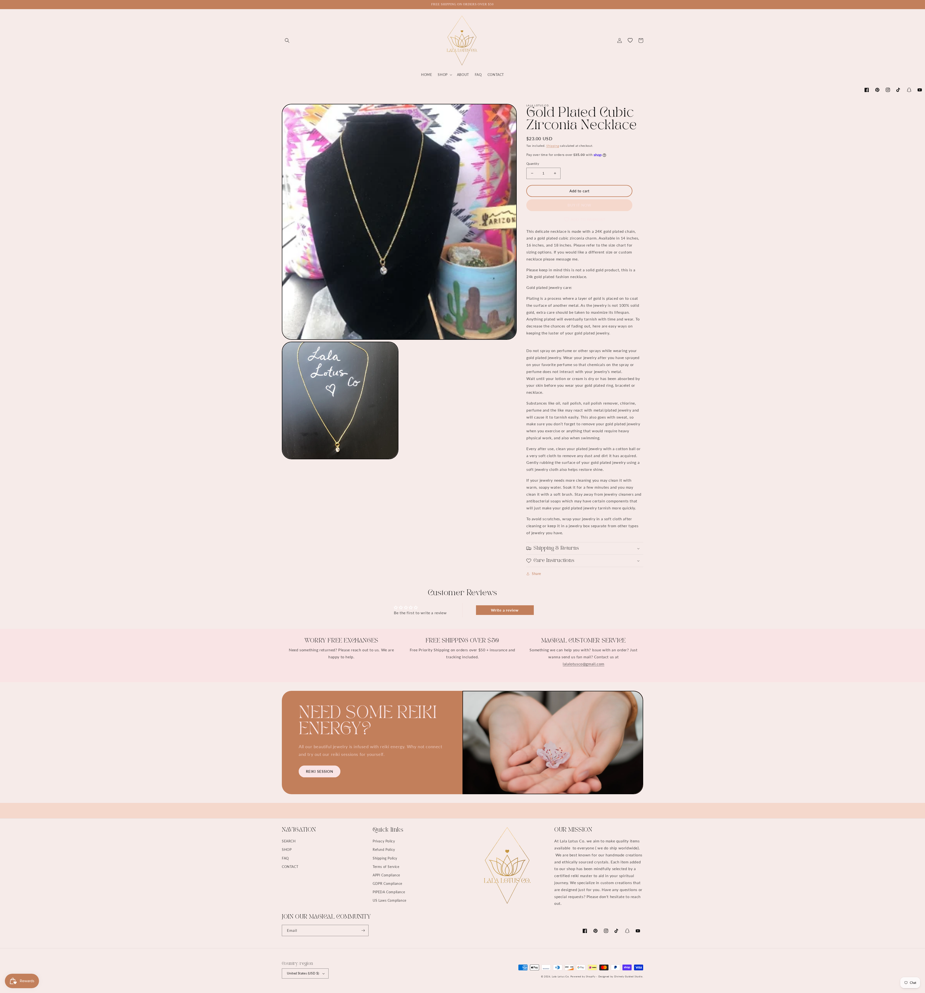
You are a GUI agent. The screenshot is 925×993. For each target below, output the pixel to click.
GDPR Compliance (387, 883)
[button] (287, 40)
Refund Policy (384, 849)
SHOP (286, 849)
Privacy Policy (384, 841)
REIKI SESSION (319, 771)
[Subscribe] (363, 930)
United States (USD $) (303, 973)
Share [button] (536, 574)
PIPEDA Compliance (389, 892)
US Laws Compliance (389, 900)
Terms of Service (386, 867)
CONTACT (290, 867)
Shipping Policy (385, 858)
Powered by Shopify (582, 976)
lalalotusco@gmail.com (583, 663)
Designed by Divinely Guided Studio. (620, 976)
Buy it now (579, 205)
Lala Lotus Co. (560, 976)
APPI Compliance (386, 875)
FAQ (285, 858)
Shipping (552, 145)
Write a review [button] (504, 610)
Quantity (532, 164)
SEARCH (289, 841)
